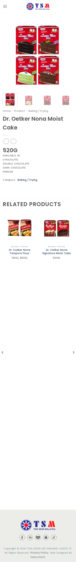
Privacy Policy (39, 552)
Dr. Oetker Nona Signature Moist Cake (56, 251)
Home (7, 111)
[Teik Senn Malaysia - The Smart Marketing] (38, 6)
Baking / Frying (38, 111)
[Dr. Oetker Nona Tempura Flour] (19, 227)
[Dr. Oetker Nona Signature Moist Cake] (56, 227)
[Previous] (9, 55)
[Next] (67, 55)
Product (19, 111)
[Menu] (5, 6)
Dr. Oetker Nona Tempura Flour (19, 251)
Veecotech (37, 557)
